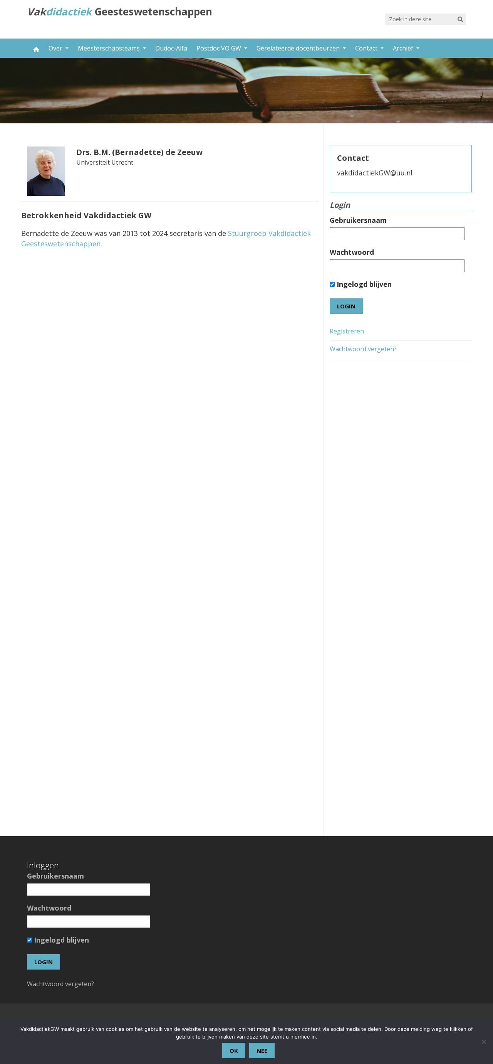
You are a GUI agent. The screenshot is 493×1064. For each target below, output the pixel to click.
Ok (234, 1050)
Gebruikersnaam (358, 220)
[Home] (35, 48)
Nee (262, 1050)
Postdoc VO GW (219, 48)
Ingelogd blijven (363, 284)
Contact (367, 48)
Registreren (347, 331)
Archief (404, 48)
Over (56, 48)
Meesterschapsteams (109, 48)
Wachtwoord (352, 252)
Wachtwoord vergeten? (363, 349)
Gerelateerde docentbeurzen (299, 48)
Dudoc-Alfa (171, 48)
